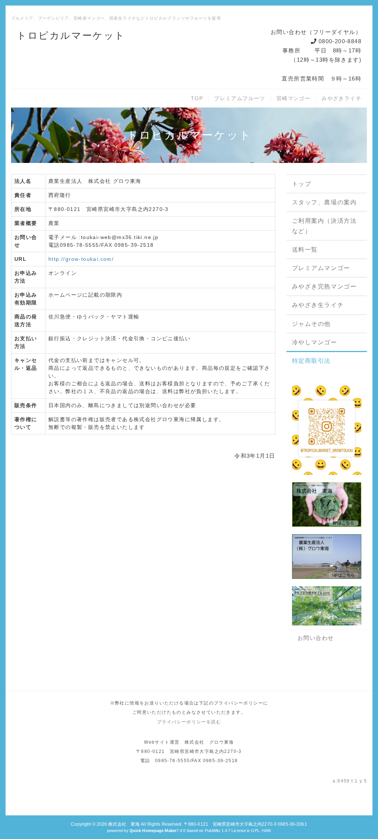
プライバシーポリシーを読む (189, 721)
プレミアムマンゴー (321, 268)
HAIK (266, 830)
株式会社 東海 (124, 824)
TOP (197, 98)
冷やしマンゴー (314, 342)
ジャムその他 (311, 324)
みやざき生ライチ (318, 305)
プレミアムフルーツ (239, 98)
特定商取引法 (311, 361)
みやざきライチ (341, 98)
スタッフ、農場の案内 (324, 202)
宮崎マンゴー (293, 98)
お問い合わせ (316, 638)
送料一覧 (305, 249)
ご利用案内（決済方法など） (324, 226)
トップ (302, 184)
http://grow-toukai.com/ (81, 259)
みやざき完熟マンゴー (324, 286)
